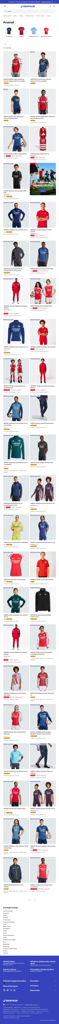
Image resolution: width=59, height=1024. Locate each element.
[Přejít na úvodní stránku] (27, 6)
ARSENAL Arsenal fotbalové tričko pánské (41, 230)
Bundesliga (6, 944)
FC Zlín (5, 937)
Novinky (5, 950)
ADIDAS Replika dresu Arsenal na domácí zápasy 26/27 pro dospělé (14, 80)
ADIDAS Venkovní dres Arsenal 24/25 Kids (15, 191)
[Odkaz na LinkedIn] (14, 990)
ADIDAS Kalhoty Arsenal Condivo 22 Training (41, 772)
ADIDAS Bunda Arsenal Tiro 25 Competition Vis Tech (13, 504)
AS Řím (5, 931)
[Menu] (5, 6)
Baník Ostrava (7, 926)
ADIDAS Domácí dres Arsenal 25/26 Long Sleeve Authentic (41, 653)
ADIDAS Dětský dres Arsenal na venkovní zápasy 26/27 (13, 117)
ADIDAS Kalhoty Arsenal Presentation (42, 423)
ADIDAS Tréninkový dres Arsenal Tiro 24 (42, 542)
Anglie (5, 924)
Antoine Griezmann (8, 935)
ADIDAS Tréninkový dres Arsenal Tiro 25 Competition (16, 847)
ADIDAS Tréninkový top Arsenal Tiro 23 (16, 771)
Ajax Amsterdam (8, 911)
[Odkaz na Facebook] (4, 990)
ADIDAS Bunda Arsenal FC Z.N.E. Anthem (14, 886)
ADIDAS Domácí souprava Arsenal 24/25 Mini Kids (14, 387)
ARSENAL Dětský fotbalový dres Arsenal (42, 347)
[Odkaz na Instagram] (11, 990)
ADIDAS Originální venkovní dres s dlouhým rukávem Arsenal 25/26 (41, 733)
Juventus (5, 953)
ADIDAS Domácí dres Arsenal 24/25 (15, 579)
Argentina (6, 913)
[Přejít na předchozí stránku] (24, 900)
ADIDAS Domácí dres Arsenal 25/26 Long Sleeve (41, 886)
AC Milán (5, 917)
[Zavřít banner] (54, 2)
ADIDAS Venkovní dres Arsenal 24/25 (41, 462)
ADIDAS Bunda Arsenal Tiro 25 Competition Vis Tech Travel (13, 269)
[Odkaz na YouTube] (7, 990)
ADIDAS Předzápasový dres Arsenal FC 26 (42, 694)
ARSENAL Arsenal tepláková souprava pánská (16, 307)
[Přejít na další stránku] (34, 900)
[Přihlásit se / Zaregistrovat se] (50, 6)
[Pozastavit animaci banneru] (52, 2)
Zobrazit (43, 190)
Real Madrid (6, 928)
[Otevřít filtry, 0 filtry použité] (5, 44)
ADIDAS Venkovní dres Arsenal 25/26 (15, 154)
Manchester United (46, 36)
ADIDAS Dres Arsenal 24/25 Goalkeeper (16, 542)
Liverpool (21, 36)
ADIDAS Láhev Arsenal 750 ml (39, 154)
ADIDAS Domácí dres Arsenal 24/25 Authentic (15, 733)
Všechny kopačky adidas (10, 948)
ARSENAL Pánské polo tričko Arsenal (41, 579)
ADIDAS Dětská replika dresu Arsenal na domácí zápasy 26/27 (42, 117)
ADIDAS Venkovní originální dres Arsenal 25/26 (42, 847)
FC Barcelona (6, 919)
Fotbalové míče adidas (9, 939)
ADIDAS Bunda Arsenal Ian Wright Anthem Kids (40, 616)
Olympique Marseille (8, 922)
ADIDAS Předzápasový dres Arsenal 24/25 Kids (15, 694)
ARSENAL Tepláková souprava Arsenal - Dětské (42, 387)
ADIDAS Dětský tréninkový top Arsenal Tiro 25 (16, 616)
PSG (4, 942)
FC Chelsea (9, 36)
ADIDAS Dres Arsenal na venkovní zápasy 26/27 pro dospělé (40, 80)
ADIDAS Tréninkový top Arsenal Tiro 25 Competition (16, 424)
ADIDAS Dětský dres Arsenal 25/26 (41, 306)
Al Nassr (5, 915)
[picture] (16, 64)
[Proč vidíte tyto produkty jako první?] (4, 48)
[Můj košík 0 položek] (54, 6)
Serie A (5, 933)
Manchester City (33, 36)
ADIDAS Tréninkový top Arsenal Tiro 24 (16, 230)
